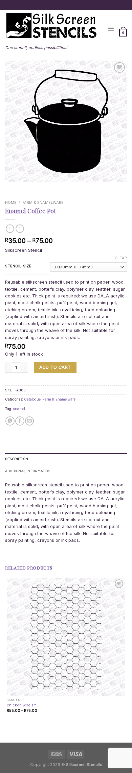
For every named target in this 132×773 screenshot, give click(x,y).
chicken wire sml (22, 705)
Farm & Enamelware (43, 202)
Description (16, 459)
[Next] (25, 187)
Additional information (28, 471)
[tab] (66, 459)
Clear (121, 258)
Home (11, 202)
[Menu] (111, 28)
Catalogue (32, 399)
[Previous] (10, 187)
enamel (19, 409)
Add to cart (55, 367)
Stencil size (18, 266)
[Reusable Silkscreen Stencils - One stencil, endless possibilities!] (51, 26)
